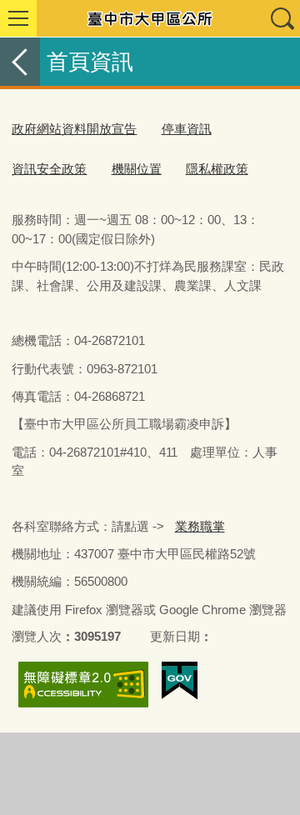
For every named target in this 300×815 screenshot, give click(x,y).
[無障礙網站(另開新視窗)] (83, 685)
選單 (18, 18)
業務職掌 (200, 526)
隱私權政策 (217, 169)
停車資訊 (187, 129)
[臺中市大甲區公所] (150, 18)
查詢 (281, 18)
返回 (20, 62)
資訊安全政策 (49, 169)
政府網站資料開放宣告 (74, 129)
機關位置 (137, 169)
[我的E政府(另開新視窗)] (180, 681)
